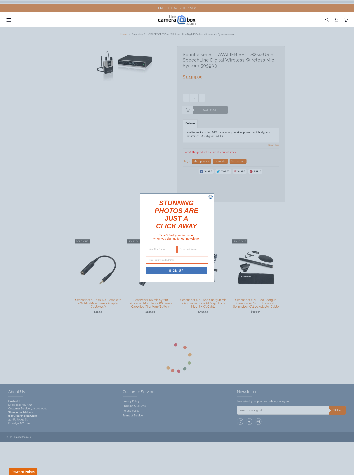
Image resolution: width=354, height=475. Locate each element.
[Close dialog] (210, 197)
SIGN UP (176, 270)
